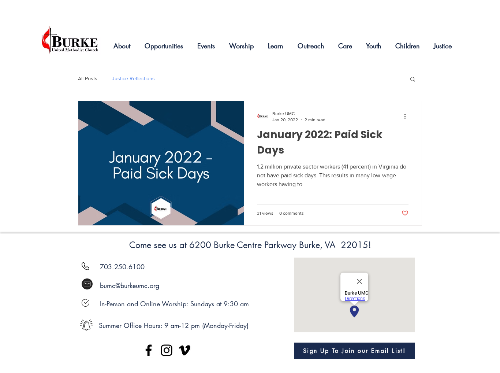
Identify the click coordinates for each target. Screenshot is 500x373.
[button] (412, 80)
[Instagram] (166, 350)
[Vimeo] (184, 350)
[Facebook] (148, 350)
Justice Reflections (133, 78)
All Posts (87, 78)
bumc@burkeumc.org (129, 285)
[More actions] (407, 116)
